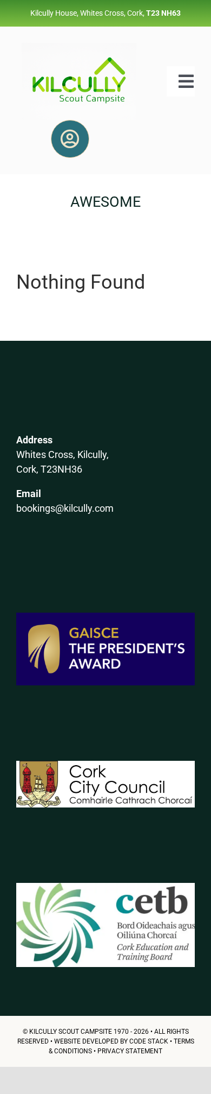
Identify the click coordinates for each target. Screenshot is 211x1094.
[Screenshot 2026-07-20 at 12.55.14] (105, 887)
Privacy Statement (129, 1051)
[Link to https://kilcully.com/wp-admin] (70, 139)
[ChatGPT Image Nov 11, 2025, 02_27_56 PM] (79, 47)
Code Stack (148, 1041)
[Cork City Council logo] (105, 765)
